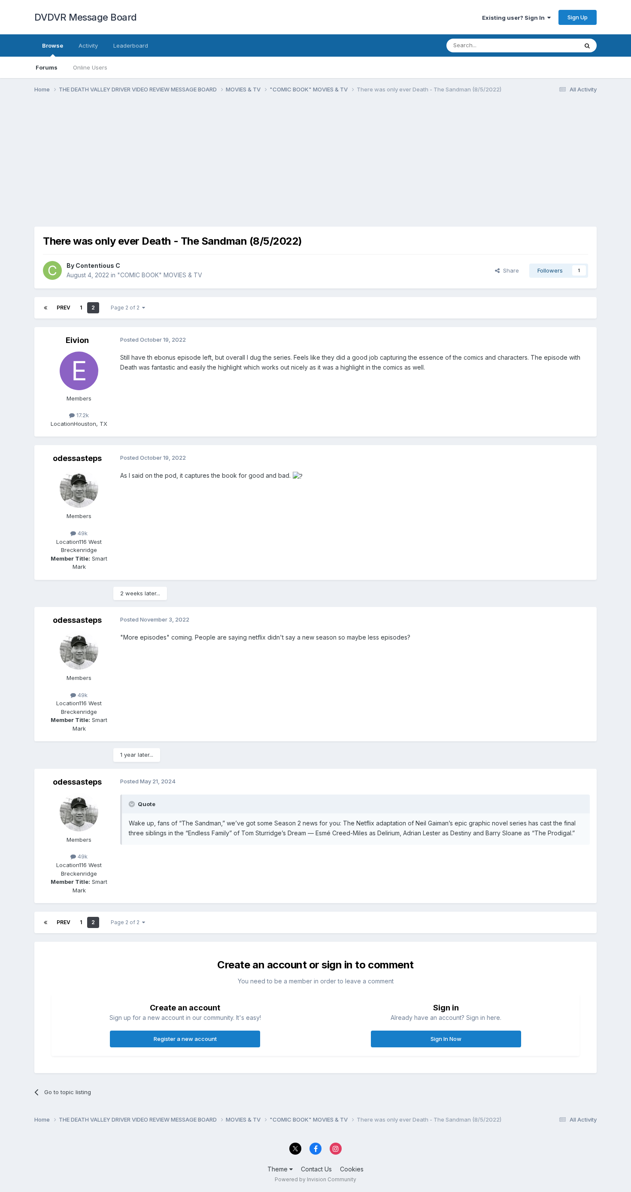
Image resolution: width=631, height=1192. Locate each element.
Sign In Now (446, 1038)
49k (82, 533)
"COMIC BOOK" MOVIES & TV (159, 275)
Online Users (90, 67)
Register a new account (185, 1038)
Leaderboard (130, 45)
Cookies (352, 1169)
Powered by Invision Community (315, 1179)
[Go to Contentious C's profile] (52, 270)
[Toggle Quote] (133, 804)
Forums (47, 67)
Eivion (77, 340)
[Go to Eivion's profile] (79, 371)
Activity (88, 45)
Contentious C (98, 265)
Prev (63, 307)
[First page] (45, 307)
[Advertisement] (190, 166)
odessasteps (77, 458)
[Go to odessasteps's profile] (79, 488)
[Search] (587, 45)
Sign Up (577, 17)
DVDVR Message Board (85, 17)
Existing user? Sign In (514, 17)
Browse (52, 45)
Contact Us (316, 1169)
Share (509, 270)
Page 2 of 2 (126, 307)
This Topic (552, 45)
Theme (278, 1169)
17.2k (82, 415)
